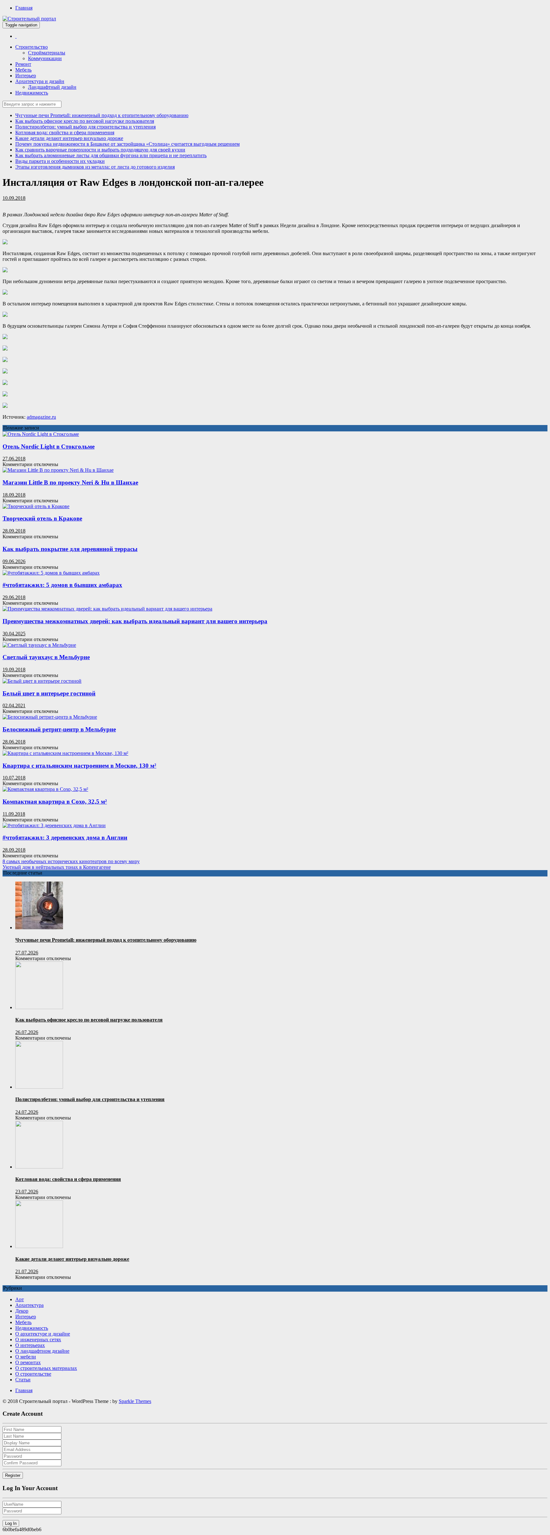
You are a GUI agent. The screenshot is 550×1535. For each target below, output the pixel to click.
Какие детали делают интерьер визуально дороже (69, 138)
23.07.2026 (26, 1191)
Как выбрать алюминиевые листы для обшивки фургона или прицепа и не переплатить (111, 155)
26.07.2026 (26, 1032)
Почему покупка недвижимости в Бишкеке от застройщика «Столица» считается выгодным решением (127, 144)
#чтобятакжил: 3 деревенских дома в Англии (65, 837)
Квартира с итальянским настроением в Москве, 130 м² (79, 765)
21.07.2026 (26, 1271)
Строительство (31, 47)
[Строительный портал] (16, 36)
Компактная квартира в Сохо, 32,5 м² (55, 801)
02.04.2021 (14, 705)
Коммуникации (45, 58)
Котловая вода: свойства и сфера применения (64, 132)
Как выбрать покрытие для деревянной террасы (70, 549)
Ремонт (23, 64)
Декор (21, 1311)
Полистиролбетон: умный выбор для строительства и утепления (85, 126)
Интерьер (25, 75)
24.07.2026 (26, 1112)
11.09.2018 (14, 814)
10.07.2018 (14, 777)
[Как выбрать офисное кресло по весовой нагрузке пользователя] (39, 1007)
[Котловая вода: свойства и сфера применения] (39, 1166)
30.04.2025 (14, 633)
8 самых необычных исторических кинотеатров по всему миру (71, 861)
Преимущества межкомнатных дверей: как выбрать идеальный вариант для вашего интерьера (135, 621)
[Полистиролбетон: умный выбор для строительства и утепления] (39, 1087)
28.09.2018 (14, 531)
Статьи (23, 1379)
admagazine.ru (41, 417)
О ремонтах (28, 1362)
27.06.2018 (14, 458)
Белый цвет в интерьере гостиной (49, 693)
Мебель (23, 70)
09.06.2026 (14, 561)
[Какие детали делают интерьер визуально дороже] (39, 1246)
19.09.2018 (14, 669)
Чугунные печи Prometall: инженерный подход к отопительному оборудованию (101, 115)
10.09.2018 (14, 198)
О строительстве (33, 1374)
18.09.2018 (14, 495)
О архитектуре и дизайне (42, 1333)
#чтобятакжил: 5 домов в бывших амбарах (62, 585)
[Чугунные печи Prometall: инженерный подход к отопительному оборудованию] (39, 927)
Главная (23, 7)
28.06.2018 (14, 741)
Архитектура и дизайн (39, 81)
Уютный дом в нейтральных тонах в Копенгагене (57, 867)
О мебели (25, 1356)
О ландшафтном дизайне (42, 1351)
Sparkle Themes (135, 1401)
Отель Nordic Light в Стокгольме (49, 446)
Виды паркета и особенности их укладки (60, 161)
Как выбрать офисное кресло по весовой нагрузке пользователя (84, 121)
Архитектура (29, 1305)
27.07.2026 (26, 952)
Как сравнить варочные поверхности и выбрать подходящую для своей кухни (100, 149)
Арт (19, 1299)
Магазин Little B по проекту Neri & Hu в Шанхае (70, 482)
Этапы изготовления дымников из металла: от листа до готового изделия (95, 167)
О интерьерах (30, 1345)
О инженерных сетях (38, 1339)
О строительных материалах (46, 1368)
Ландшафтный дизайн (52, 87)
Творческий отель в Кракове (42, 518)
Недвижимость (31, 92)
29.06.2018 (14, 597)
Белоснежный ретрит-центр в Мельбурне (59, 729)
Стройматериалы (46, 52)
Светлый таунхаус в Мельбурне (46, 657)
